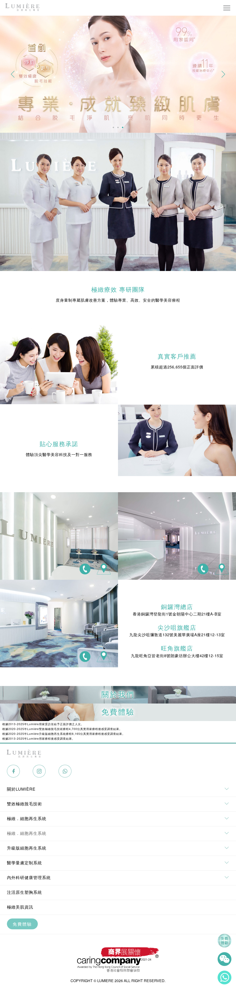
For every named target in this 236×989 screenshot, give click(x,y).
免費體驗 (22, 924)
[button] (13, 74)
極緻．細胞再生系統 (26, 833)
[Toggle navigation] (226, 8)
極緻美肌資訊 (20, 907)
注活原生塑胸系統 (24, 892)
